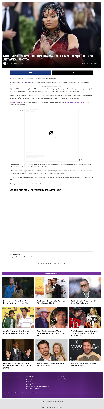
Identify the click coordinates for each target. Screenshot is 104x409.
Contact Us (29, 379)
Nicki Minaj (13, 78)
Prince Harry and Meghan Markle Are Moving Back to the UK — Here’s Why (15, 302)
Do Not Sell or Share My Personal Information (37, 386)
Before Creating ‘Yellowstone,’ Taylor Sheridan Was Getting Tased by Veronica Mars (50, 333)
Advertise (28, 381)
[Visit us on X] (65, 379)
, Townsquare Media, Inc (21, 392)
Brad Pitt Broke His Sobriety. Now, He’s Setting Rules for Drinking (84, 302)
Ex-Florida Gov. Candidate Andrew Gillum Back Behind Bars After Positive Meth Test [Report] (17, 365)
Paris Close (9, 63)
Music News (27, 257)
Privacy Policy (29, 385)
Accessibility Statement (32, 383)
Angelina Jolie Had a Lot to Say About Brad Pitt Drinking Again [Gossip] (51, 302)
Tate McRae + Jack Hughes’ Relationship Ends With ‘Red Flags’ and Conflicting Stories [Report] (84, 333)
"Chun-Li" (26, 82)
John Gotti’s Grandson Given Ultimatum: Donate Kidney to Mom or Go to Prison (16, 332)
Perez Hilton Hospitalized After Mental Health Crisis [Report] (83, 364)
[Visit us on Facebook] (62, 379)
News (32, 257)
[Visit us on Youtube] (59, 379)
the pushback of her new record (74, 102)
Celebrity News (20, 257)
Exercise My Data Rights (32, 388)
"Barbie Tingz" (16, 102)
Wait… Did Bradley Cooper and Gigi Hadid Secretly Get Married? (50, 364)
